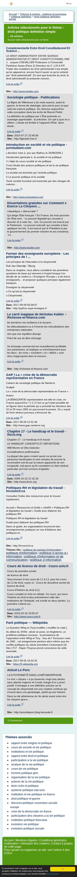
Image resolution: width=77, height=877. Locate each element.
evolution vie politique (25, 824)
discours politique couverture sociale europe (33, 805)
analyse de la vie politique (27, 764)
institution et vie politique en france (33, 794)
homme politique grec (24, 772)
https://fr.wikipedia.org (25, 664)
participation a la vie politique (29, 760)
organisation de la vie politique (30, 777)
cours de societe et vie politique (31, 747)
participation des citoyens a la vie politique (38, 815)
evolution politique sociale (27, 828)
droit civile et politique (25, 785)
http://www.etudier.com (26, 91)
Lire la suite (13, 84)
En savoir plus (53, 874)
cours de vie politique (24, 768)
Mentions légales (26, 840)
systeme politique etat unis (28, 790)
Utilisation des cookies (34, 843)
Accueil (9, 840)
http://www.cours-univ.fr (27, 616)
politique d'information (21, 553)
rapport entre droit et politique (29, 755)
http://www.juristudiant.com (28, 197)
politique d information (45, 560)
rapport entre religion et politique (31, 743)
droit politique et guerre (25, 798)
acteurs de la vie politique (27, 781)
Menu (69, 3)
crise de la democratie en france (31, 811)
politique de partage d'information (42, 549)
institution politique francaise (29, 819)
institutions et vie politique (27, 751)
